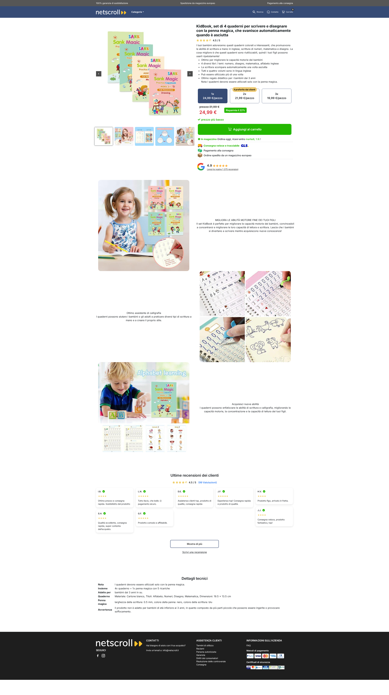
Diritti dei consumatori (207, 658)
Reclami (200, 648)
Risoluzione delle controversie (211, 661)
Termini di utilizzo (204, 645)
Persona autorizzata (206, 652)
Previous (98, 74)
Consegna (201, 664)
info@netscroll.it (171, 650)
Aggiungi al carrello (247, 129)
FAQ (248, 645)
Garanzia (200, 655)
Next (190, 74)
